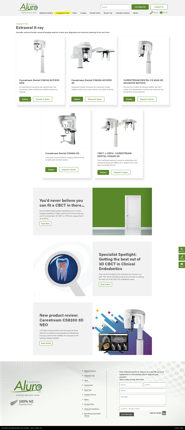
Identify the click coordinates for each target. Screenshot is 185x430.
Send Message (126, 414)
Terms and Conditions (91, 409)
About (86, 399)
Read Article (105, 284)
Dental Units (88, 385)
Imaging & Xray (22, 23)
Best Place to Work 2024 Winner (92, 415)
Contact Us (158, 7)
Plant (86, 380)
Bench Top (87, 390)
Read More (45, 223)
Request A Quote (42, 99)
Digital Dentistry (90, 371)
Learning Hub (140, 7)
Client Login (179, 428)
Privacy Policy (89, 404)
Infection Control (90, 395)
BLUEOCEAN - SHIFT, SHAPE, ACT (31, 428)
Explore (25, 99)
